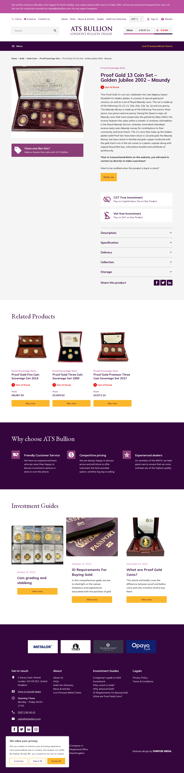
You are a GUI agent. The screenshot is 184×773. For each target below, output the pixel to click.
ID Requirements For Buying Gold (110, 692)
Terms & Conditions (143, 681)
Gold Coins (32, 58)
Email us (31, 19)
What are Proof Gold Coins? (107, 696)
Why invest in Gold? (104, 685)
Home (14, 58)
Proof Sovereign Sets (50, 58)
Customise (19, 761)
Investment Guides (106, 671)
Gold (22, 58)
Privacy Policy (140, 677)
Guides (100, 19)
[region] (37, 751)
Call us (18, 19)
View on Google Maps (29, 691)
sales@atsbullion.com (29, 718)
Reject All (37, 761)
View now (37, 591)
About (64, 19)
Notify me (108, 177)
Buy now (30, 403)
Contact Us (44, 19)
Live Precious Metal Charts (157, 46)
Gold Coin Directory (116, 19)
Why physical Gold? (103, 688)
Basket (168, 19)
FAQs (73, 19)
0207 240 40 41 (26, 712)
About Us (58, 677)
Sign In (154, 19)
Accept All (56, 761)
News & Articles (86, 19)
